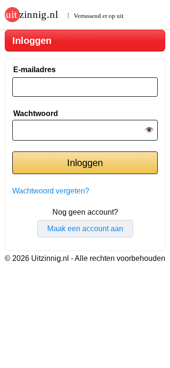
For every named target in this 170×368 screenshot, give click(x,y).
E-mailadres (34, 70)
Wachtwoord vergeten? (50, 191)
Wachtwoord (35, 113)
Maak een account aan (85, 229)
